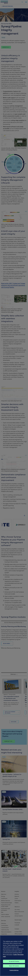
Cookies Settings (14, 970)
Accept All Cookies (14, 961)
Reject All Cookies (14, 966)
